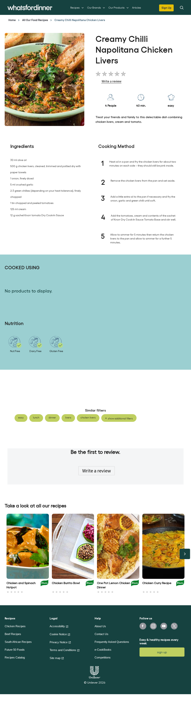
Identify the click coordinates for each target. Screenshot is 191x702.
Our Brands (94, 7)
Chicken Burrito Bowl (66, 583)
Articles (136, 7)
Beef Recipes (13, 634)
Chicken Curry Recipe (156, 583)
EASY (21, 417)
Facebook (143, 626)
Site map (55, 658)
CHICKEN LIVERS (88, 417)
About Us (100, 626)
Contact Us (101, 634)
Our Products (116, 7)
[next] (185, 554)
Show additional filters (120, 418)
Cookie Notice (58, 634)
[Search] (181, 7)
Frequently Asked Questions (112, 641)
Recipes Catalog (15, 657)
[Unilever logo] (94, 672)
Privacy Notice (59, 642)
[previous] (6, 554)
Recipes (75, 7)
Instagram (153, 626)
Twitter (174, 626)
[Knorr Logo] (44, 584)
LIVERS (68, 417)
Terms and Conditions (63, 650)
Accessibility (57, 626)
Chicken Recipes (15, 626)
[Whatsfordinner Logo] (29, 7)
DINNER (52, 417)
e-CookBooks (103, 649)
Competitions (103, 657)
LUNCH (36, 417)
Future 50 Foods (15, 649)
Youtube (163, 626)
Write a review (96, 471)
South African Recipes (18, 641)
